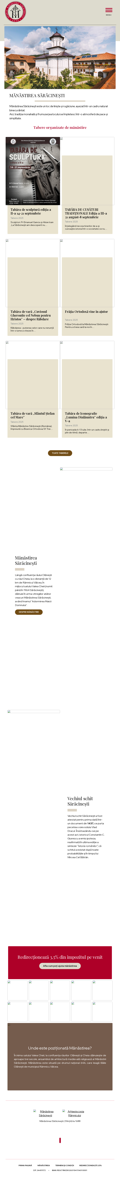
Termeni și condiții (64, 1165)
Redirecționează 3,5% (90, 1165)
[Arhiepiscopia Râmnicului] (74, 1113)
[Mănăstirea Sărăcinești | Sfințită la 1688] (15, 12)
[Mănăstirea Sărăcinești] (45, 1113)
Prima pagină (25, 1165)
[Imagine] (86, 584)
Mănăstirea (44, 1165)
